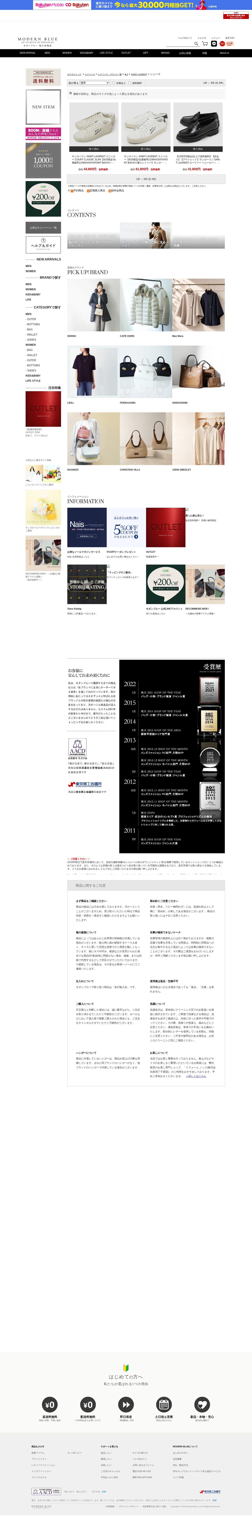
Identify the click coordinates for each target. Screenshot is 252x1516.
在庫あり (121, 83)
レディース (90, 74)
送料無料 (137, 83)
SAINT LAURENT (139, 74)
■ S (126, 74)
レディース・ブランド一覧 (110, 74)
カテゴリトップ (74, 74)
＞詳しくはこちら (196, 1076)
